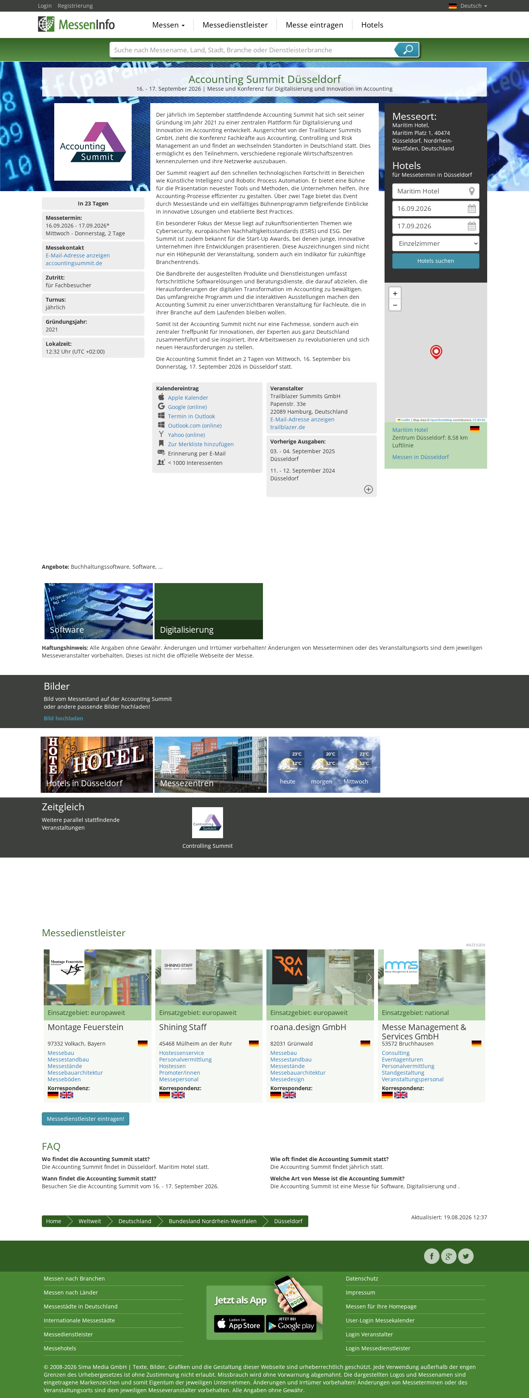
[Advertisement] (264, 537)
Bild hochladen (63, 718)
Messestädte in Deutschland (81, 1306)
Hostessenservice (181, 1052)
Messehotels (60, 1348)
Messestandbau (68, 1059)
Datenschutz (362, 1278)
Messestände (65, 1066)
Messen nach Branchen (74, 1278)
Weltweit (90, 1221)
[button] (436, 352)
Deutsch (471, 5)
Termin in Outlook (191, 416)
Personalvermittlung (185, 1059)
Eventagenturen (402, 1059)
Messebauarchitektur (75, 1072)
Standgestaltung (403, 1072)
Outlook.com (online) (195, 425)
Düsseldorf (288, 1221)
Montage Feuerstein (86, 1027)
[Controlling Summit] (207, 822)
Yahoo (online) (186, 434)
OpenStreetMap (441, 420)
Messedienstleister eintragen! (85, 1118)
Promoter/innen (179, 1072)
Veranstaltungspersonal (413, 1079)
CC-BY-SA (479, 420)
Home (53, 1221)
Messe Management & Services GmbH (424, 1032)
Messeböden (64, 1079)
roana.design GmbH (308, 1027)
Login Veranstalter (369, 1334)
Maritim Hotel (410, 429)
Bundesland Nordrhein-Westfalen (213, 1221)
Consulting (396, 1052)
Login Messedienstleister (378, 1348)
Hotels (372, 25)
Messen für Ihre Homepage (381, 1306)
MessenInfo (76, 24)
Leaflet (405, 420)
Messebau (61, 1052)
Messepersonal (179, 1079)
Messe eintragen (315, 25)
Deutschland (135, 1221)
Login (45, 5)
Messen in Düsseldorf (420, 457)
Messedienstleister (235, 25)
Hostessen (172, 1066)
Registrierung (75, 5)
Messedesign (287, 1079)
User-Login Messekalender (380, 1320)
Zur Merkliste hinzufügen (201, 444)
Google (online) (187, 407)
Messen (166, 25)
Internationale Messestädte (79, 1320)
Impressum (360, 1292)
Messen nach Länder (71, 1292)
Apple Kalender (188, 397)
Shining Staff (182, 1027)
